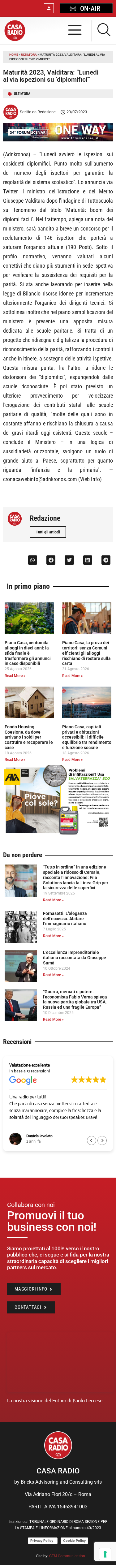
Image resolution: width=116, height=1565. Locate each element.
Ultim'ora (29, 54)
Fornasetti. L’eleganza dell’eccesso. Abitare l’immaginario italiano (65, 918)
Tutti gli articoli (48, 532)
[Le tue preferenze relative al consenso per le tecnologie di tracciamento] (105, 1554)
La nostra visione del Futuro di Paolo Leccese (54, 1400)
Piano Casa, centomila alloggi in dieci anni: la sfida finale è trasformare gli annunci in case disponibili (28, 653)
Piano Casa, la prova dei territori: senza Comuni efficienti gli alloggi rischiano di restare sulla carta (86, 653)
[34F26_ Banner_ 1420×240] (58, 139)
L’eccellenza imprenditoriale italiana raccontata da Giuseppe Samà (74, 957)
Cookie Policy (74, 1540)
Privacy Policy (42, 1540)
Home (13, 54)
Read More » (15, 676)
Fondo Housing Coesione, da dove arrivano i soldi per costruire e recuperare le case (29, 737)
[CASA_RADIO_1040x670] (58, 834)
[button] (32, 559)
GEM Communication (67, 1556)
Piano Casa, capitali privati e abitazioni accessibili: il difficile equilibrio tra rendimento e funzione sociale (86, 737)
